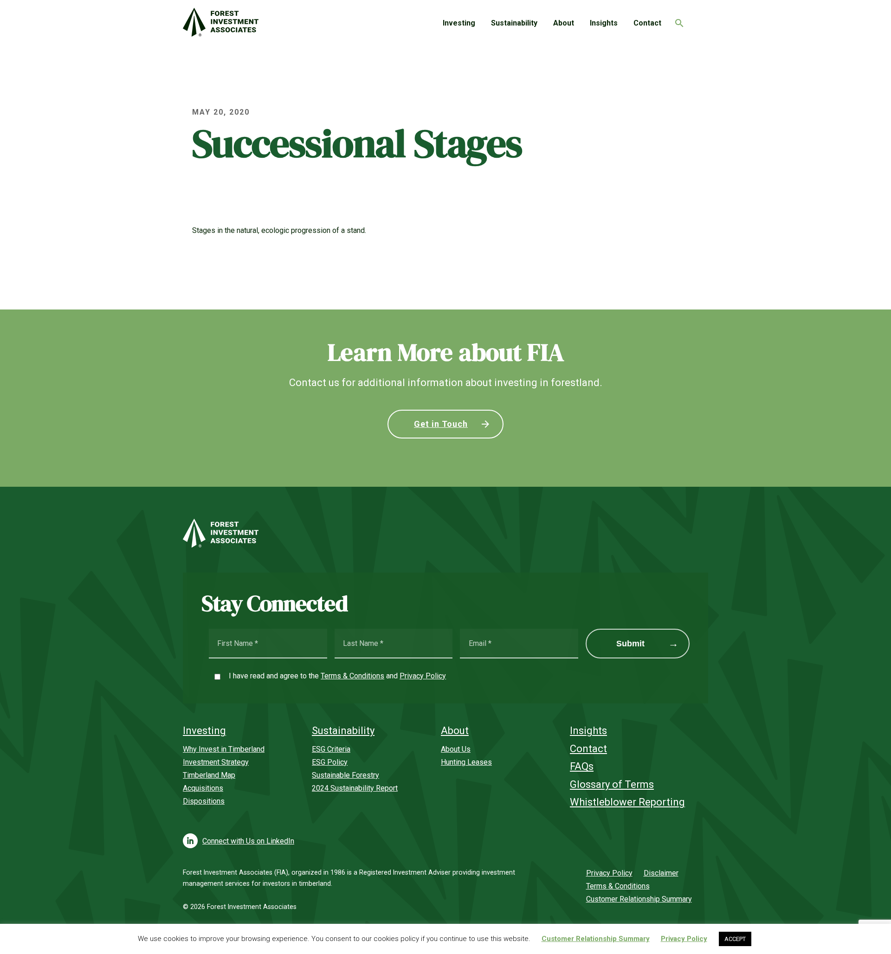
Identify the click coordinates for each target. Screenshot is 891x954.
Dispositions (204, 801)
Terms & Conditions (352, 675)
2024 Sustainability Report (355, 788)
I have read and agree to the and (337, 675)
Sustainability (514, 23)
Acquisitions (203, 788)
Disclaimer (661, 873)
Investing (459, 23)
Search (677, 20)
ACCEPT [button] (735, 938)
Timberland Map (209, 775)
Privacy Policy (423, 675)
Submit (630, 643)
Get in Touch (441, 424)
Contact (647, 23)
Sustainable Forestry (345, 775)
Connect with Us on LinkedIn (248, 841)
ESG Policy (330, 762)
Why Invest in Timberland (224, 749)
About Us (456, 749)
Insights (604, 23)
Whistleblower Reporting (627, 802)
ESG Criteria (331, 749)
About (563, 23)
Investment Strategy (216, 762)
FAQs (582, 766)
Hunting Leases (466, 762)
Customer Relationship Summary (639, 899)
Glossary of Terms (612, 784)
